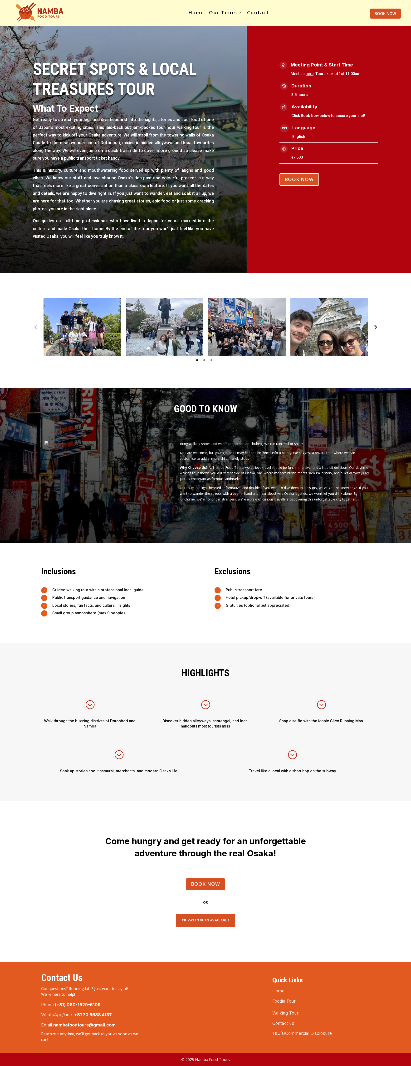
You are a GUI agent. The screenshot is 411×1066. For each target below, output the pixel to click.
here (309, 73)
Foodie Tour (284, 1001)
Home (196, 12)
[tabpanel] (82, 327)
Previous (35, 327)
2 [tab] (204, 360)
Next (375, 327)
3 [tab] (211, 360)
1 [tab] (197, 360)
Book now (385, 13)
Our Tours (223, 12)
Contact (258, 12)
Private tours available (205, 920)
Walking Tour (285, 1012)
